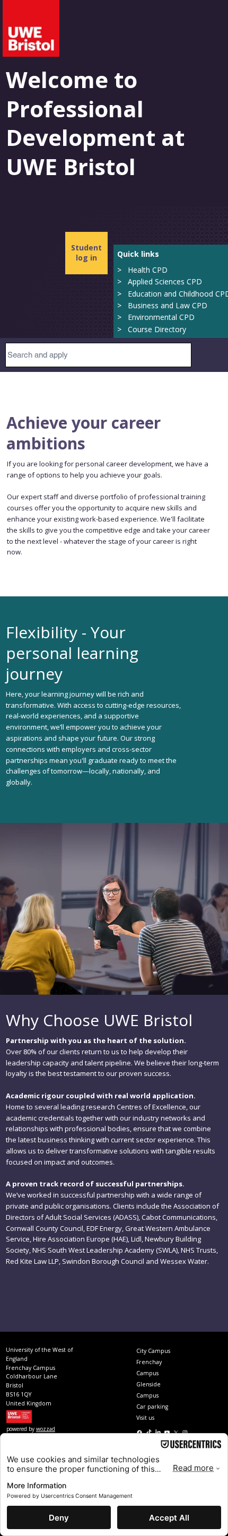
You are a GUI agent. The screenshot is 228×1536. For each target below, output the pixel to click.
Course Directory (157, 329)
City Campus (153, 1351)
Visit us (145, 1417)
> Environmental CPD (156, 317)
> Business (139, 305)
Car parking (152, 1406)
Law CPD (190, 305)
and (167, 305)
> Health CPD (142, 270)
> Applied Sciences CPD (159, 281)
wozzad (45, 1429)
